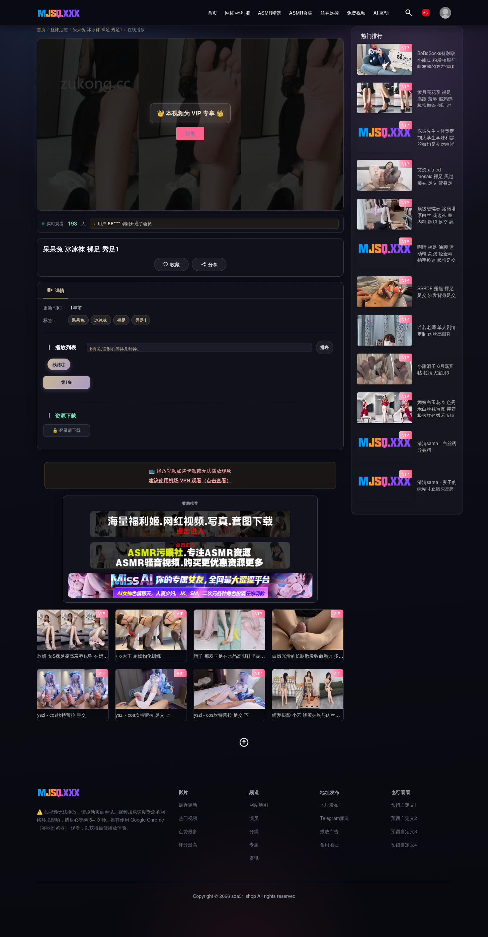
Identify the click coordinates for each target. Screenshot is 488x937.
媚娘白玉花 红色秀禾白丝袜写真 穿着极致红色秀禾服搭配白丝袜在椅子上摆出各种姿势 (436, 415)
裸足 (121, 320)
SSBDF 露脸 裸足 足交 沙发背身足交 (436, 291)
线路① (58, 364)
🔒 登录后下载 (66, 430)
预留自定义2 (404, 817)
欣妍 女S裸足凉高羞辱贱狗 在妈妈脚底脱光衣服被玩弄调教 (98, 655)
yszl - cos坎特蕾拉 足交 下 (221, 714)
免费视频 (356, 12)
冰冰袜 (100, 320)
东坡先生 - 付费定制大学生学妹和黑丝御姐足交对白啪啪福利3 (435, 140)
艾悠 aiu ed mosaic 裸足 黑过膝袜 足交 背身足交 (435, 179)
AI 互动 (381, 12)
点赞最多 (188, 831)
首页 (212, 12)
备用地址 (329, 844)
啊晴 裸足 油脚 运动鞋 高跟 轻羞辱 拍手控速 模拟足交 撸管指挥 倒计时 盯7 (436, 260)
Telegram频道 (334, 817)
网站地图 (258, 804)
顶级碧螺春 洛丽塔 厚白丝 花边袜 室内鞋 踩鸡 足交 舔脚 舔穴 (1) (436, 218)
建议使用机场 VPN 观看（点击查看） (190, 480)
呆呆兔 (78, 320)
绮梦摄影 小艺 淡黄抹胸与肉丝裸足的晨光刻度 (320, 714)
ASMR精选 (269, 12)
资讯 (254, 857)
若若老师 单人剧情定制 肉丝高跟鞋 (436, 330)
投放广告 (329, 831)
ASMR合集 (300, 12)
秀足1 (140, 320)
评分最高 (188, 844)
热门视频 (188, 817)
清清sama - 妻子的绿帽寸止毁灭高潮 (436, 485)
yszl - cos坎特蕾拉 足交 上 (143, 714)
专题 (254, 844)
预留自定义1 (404, 804)
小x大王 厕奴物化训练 (138, 655)
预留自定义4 (404, 844)
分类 (254, 831)
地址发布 (329, 804)
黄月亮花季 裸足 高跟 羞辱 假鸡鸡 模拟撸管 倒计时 (434, 98)
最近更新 (188, 804)
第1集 (66, 382)
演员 (254, 817)
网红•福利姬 (237, 12)
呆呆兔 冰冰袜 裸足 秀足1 (97, 30)
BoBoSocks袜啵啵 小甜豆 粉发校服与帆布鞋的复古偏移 (436, 60)
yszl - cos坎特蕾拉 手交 (61, 714)
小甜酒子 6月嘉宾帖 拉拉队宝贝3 (435, 369)
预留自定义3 (404, 831)
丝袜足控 (329, 12)
